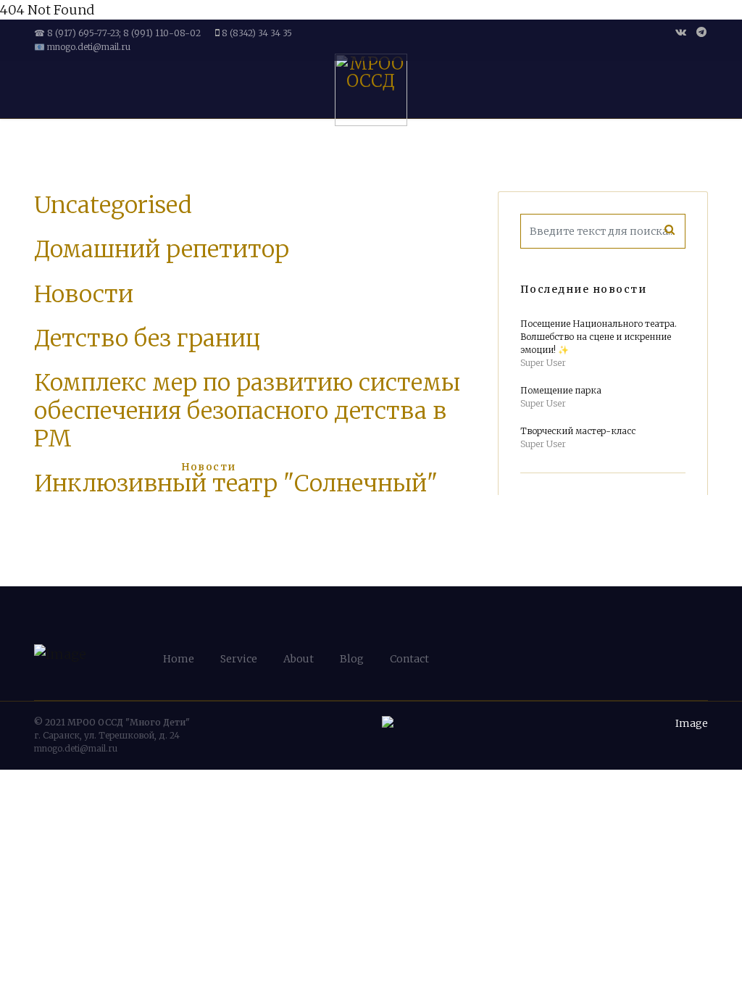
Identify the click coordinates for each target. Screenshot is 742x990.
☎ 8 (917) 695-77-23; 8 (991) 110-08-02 (117, 33)
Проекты (470, 466)
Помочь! (618, 466)
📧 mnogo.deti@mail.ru (82, 46)
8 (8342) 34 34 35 (257, 33)
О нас (137, 466)
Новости (208, 466)
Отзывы (552, 466)
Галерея (275, 466)
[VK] (680, 31)
